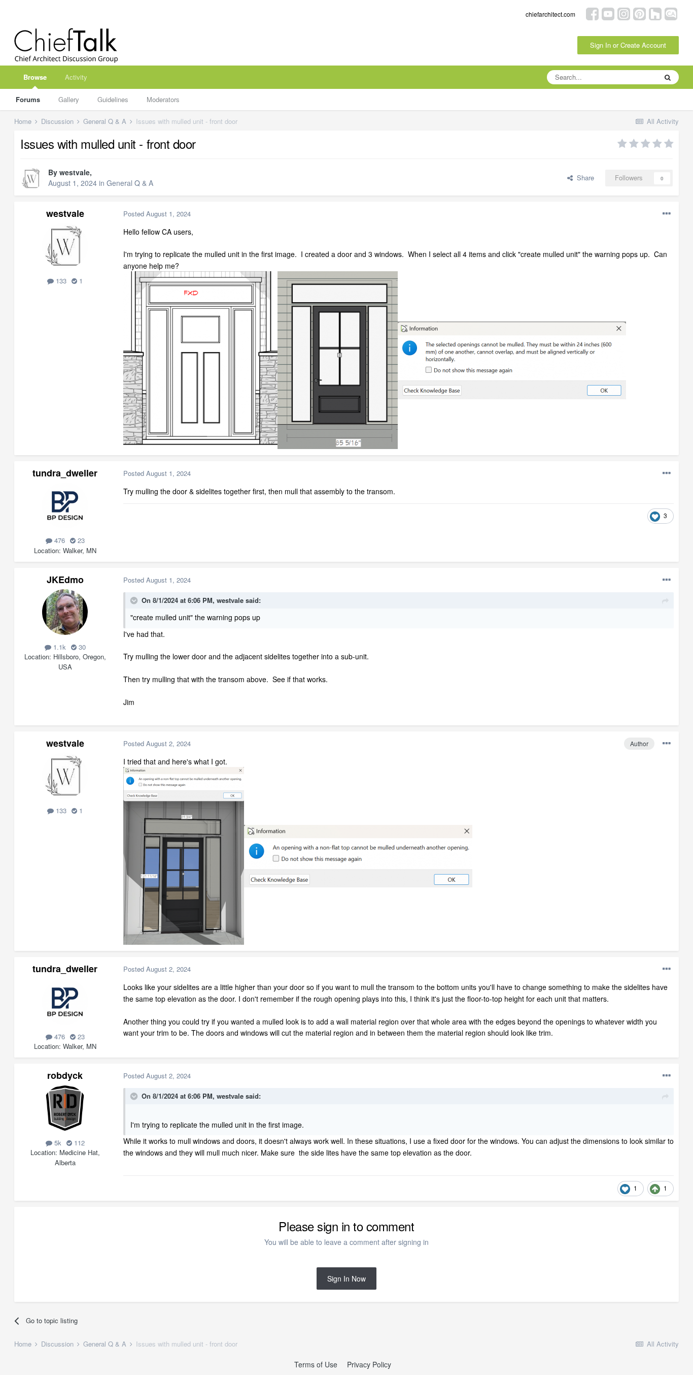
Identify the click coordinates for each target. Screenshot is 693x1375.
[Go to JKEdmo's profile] (65, 612)
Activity (76, 77)
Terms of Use (315, 1364)
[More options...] (667, 214)
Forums (28, 99)
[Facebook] (592, 13)
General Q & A (130, 183)
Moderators (163, 99)
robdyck (65, 1075)
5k (56, 1142)
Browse (35, 77)
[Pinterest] (639, 13)
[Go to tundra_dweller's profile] (65, 505)
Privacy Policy (369, 1364)
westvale (74, 172)
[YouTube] (608, 13)
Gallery (68, 99)
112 (78, 1142)
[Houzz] (655, 13)
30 (81, 647)
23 (80, 540)
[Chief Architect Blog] (671, 13)
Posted (157, 213)
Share (583, 177)
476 (58, 540)
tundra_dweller (64, 472)
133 (60, 280)
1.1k (58, 647)
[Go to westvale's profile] (31, 178)
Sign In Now (346, 1278)
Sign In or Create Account (628, 45)
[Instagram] (623, 13)
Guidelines (112, 99)
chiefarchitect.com (550, 14)
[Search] (667, 77)
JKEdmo (65, 579)
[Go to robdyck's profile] (65, 1108)
